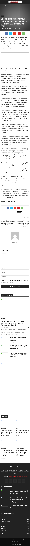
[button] (28, 2)
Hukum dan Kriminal (20, 448)
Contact (8, 540)
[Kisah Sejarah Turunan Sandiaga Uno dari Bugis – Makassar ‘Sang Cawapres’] (4, 500)
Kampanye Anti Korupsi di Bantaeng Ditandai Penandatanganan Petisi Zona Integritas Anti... (19, 491)
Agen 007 (4, 28)
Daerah (2, 318)
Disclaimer (14, 540)
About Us (3, 540)
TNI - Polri (3, 519)
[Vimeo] (15, 481)
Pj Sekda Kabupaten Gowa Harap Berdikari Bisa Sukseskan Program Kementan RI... (18, 339)
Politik (2, 533)
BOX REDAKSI (15, 541)
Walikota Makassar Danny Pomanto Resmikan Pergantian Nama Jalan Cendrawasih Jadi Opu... (18, 347)
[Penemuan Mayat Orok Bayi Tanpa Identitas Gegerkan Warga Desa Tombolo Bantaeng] (22, 444)
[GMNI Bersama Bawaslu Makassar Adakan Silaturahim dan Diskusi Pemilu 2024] (4, 355)
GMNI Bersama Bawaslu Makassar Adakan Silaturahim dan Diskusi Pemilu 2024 (18, 355)
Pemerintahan (4, 524)
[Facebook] (6, 481)
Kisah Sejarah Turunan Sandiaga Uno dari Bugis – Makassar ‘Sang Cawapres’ (19, 499)
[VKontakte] (19, 481)
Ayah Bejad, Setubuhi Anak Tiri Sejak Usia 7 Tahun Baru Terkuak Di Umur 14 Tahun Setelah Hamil (8, 222)
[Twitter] (10, 481)
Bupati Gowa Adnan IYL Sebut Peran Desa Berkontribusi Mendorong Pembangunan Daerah (13, 323)
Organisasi (3, 428)
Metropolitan (4, 531)
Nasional (3, 526)
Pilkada (2, 16)
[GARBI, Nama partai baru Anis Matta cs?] (4, 507)
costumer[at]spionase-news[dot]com (18, 476)
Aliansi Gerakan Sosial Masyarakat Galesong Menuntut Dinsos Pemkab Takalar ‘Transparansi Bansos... (7, 434)
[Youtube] (23, 481)
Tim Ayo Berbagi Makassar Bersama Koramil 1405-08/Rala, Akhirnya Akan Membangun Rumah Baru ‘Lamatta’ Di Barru (22, 223)
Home (2, 5)
